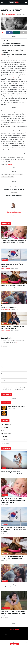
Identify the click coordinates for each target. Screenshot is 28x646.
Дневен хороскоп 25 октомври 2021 (16, 412)
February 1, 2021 (21, 14)
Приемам (14, 644)
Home (2, 7)
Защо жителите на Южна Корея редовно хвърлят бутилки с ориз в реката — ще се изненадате (12, 50)
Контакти (8, 634)
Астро (3, 430)
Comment (4, 346)
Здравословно (6, 434)
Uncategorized (6, 424)
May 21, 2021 (11, 414)
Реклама (3, 634)
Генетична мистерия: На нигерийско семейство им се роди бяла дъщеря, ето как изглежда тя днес (13, 45)
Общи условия (20, 633)
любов (14, 174)
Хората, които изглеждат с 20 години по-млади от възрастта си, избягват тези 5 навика (13, 613)
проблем (4, 176)
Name (3, 367)
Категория (4, 440)
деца (10, 174)
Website (3, 381)
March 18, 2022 (12, 408)
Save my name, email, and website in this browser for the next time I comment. (14, 389)
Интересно (7, 7)
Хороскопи (5, 443)
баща (14, 78)
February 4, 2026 (15, 330)
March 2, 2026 (15, 246)
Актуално (4, 427)
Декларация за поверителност (8, 633)
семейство (10, 176)
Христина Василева (10, 14)
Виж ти (9, 164)
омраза (20, 174)
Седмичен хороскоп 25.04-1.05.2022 (16, 406)
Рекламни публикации (18, 634)
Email (3, 374)
